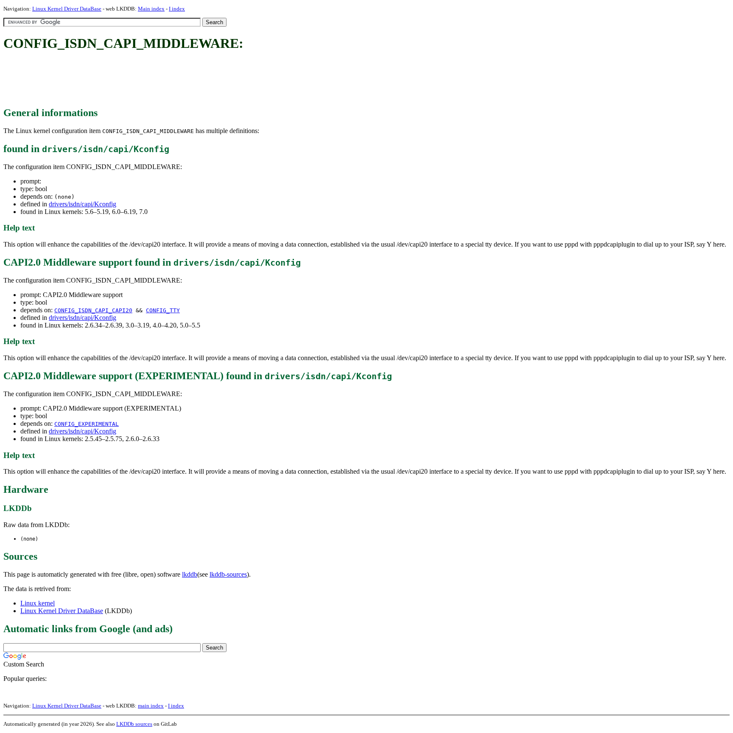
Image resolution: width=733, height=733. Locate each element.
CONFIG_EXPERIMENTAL (86, 424)
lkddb (189, 574)
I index (177, 9)
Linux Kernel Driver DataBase (66, 9)
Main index (151, 9)
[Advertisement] (157, 80)
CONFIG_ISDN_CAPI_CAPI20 (93, 310)
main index (151, 705)
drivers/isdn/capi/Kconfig (82, 204)
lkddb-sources (228, 574)
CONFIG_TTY (163, 310)
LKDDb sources (134, 724)
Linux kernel (37, 603)
